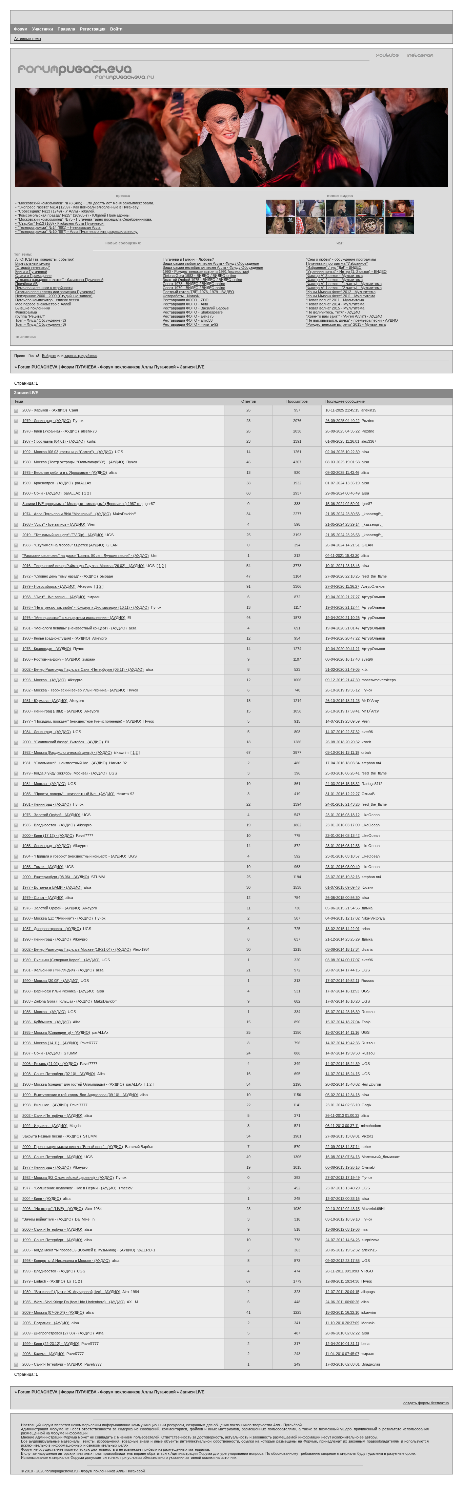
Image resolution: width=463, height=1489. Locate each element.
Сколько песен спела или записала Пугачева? (55, 292)
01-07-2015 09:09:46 (342, 887)
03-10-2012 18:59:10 (342, 1219)
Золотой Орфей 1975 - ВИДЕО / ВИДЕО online (202, 280)
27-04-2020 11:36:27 (342, 586)
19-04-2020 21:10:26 (342, 618)
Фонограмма (26, 312)
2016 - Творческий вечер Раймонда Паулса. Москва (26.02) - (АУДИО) (83, 566)
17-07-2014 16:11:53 (342, 991)
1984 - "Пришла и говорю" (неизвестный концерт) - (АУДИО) (74, 856)
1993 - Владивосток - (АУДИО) (48, 1271)
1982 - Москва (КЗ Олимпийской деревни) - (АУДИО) (68, 1177)
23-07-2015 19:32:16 (342, 877)
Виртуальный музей (32, 263)
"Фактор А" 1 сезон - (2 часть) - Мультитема (344, 288)
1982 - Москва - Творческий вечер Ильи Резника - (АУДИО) (73, 690)
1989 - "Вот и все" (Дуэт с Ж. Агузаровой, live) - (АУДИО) (71, 1292)
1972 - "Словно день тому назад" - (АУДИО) (60, 576)
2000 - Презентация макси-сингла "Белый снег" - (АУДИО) (72, 1147)
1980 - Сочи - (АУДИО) (42, 493)
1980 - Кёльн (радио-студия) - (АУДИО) (56, 638)
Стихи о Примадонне (33, 276)
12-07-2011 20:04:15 (342, 1292)
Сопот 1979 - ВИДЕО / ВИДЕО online (194, 288)
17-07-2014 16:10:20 (342, 1001)
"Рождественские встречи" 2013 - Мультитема (346, 324)
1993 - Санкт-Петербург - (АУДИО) (52, 1157)
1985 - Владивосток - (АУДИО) (48, 825)
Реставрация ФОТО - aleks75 (188, 316)
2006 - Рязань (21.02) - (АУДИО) (50, 1064)
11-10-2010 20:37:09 (342, 1323)
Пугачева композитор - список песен (47, 300)
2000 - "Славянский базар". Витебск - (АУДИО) (62, 742)
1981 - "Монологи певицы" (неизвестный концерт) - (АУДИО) (74, 628)
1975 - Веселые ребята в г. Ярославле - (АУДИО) (64, 472)
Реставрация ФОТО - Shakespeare (193, 312)
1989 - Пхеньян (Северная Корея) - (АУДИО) (61, 960)
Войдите (49, 356)
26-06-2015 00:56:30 (342, 898)
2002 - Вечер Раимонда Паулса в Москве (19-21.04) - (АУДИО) (76, 949)
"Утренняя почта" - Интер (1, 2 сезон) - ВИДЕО (346, 271)
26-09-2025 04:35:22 (342, 431)
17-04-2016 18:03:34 (342, 763)
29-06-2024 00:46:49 (342, 493)
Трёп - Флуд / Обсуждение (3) (40, 324)
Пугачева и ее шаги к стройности (44, 288)
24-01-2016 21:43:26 (342, 804)
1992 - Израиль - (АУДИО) (44, 1126)
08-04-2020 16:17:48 (342, 659)
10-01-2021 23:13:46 (342, 566)
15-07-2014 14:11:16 (342, 1032)
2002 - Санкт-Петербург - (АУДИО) (52, 1115)
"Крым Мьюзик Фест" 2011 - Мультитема (340, 296)
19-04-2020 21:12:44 (342, 607)
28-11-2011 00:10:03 (342, 1271)
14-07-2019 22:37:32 (342, 732)
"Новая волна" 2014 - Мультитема (335, 304)
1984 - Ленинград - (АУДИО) (46, 732)
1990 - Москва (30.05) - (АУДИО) (50, 981)
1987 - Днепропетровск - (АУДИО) (51, 929)
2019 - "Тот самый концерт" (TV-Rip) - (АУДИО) (62, 535)
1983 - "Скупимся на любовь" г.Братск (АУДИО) (63, 545)
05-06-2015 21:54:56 (342, 908)
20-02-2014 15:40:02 (342, 1084)
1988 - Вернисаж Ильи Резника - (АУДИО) (58, 991)
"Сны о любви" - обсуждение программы (341, 259)
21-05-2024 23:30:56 (342, 514)
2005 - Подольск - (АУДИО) (45, 1323)
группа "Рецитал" (30, 316)
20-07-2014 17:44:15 (342, 970)
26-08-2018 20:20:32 (342, 742)
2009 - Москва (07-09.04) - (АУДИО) (53, 1312)
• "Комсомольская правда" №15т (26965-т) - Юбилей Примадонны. (72, 215)
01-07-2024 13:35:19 (342, 483)
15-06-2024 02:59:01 (342, 504)
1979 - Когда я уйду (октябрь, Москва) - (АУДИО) (64, 773)
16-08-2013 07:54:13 (342, 1157)
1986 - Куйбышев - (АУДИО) (46, 1022)
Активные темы (27, 39)
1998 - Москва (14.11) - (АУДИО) (50, 1043)
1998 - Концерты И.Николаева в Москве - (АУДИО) (66, 1261)
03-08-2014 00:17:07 (342, 960)
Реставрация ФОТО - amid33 (188, 320)
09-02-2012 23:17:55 (342, 1261)
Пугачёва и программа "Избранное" (337, 263)
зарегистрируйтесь (80, 356)
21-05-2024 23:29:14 (342, 524)
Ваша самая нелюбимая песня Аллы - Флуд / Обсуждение (213, 267)
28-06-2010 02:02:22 (342, 1333)
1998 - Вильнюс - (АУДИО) (45, 1105)
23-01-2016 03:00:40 (342, 867)
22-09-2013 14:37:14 (342, 1147)
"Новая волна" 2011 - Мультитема (335, 300)
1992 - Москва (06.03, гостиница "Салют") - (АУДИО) (67, 452)
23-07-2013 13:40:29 (342, 1188)
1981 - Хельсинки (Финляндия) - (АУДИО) (58, 970)
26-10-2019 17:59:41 (342, 711)
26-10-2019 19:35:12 (342, 690)
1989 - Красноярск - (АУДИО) (47, 483)
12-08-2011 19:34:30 (342, 1281)
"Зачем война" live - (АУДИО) (47, 1219)
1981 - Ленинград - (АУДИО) (46, 804)
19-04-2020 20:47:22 (342, 638)
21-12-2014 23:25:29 (342, 939)
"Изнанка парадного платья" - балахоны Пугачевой (59, 280)
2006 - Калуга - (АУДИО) (43, 1354)
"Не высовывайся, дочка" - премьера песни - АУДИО (352, 320)
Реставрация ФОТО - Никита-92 (190, 324)
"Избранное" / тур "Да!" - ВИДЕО (334, 267)
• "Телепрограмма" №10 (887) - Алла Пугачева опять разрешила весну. (76, 231)
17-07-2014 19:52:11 (342, 981)
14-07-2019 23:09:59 (342, 721)
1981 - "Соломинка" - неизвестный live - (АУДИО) (64, 763)
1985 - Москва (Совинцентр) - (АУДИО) (56, 1032)
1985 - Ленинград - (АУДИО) (46, 846)
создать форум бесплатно (426, 1403)
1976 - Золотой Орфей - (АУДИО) (51, 908)
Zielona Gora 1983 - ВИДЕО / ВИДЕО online (199, 276)
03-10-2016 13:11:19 (342, 752)
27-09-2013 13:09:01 (342, 1136)
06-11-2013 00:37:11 (342, 1126)
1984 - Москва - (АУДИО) (44, 784)
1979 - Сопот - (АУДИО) (42, 898)
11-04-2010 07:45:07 (342, 1354)
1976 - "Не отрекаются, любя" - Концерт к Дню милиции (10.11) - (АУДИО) (85, 607)
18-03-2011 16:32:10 (342, 1312)
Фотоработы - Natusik (181, 296)
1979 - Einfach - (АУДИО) (43, 1281)
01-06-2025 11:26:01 (342, 441)
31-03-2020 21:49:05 (342, 669)
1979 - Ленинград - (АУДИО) (46, 421)
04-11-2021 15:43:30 (342, 556)
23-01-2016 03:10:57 (342, 856)
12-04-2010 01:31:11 (342, 1344)
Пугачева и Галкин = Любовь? (188, 259)
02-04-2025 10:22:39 (342, 452)
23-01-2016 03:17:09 (342, 825)
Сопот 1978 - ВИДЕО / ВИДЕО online (194, 284)
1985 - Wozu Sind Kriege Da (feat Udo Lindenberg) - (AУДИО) (73, 1302)
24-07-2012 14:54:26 (342, 1240)
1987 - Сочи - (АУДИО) (42, 1053)
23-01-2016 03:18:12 (342, 815)
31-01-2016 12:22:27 (342, 794)
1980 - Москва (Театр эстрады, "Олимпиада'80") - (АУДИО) (73, 462)
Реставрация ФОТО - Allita (185, 304)
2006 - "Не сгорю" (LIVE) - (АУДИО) (52, 1209)
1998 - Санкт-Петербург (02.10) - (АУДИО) (58, 1074)
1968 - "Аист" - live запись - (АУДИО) (53, 524)
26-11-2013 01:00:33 (342, 1115)
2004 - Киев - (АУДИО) (41, 1198)
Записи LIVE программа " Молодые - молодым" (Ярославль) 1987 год (82, 504)
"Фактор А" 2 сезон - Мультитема (334, 280)
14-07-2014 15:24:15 (342, 1074)
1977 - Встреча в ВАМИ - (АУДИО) (52, 887)
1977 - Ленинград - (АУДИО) (46, 1167)
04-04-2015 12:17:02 (342, 918)
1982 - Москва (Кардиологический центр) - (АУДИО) (67, 752)
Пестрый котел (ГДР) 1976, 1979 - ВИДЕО (198, 292)
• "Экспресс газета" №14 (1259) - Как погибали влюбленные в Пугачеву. (77, 207)
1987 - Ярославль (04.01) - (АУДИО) (53, 441)
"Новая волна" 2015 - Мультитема (335, 308)
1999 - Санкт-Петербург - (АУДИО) (52, 1240)
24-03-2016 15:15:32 (342, 784)
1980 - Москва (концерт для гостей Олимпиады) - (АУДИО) (73, 1084)
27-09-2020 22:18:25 (342, 576)
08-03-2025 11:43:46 (342, 472)
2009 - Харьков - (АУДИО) (44, 410)
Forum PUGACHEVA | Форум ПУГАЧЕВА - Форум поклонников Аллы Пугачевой (97, 367)
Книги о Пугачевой (31, 271)
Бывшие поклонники (32, 308)
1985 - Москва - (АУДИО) (44, 1012)
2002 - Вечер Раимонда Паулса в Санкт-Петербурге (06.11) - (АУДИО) (83, 669)
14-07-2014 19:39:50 (342, 1053)
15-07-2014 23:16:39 (342, 1012)
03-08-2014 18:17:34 (342, 949)
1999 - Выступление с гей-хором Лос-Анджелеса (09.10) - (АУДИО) (80, 1095)
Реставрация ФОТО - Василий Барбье (196, 308)
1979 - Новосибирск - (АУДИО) (49, 586)
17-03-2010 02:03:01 (342, 1364)
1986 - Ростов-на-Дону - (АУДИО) (51, 659)
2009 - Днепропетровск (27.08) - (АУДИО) (58, 1333)
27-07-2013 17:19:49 (342, 1177)
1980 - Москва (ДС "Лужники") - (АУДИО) (57, 918)
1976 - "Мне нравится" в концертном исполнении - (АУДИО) (73, 618)
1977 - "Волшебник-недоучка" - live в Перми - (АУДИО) (69, 1188)
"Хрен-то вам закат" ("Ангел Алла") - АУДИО (344, 316)
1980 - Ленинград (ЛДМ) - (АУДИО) (52, 711)
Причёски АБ (26, 284)
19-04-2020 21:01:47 (342, 628)
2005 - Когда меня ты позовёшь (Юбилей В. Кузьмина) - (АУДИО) (78, 1250)
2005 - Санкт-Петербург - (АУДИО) (52, 1364)
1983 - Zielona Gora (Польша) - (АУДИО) (57, 1001)
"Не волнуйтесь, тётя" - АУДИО (333, 312)
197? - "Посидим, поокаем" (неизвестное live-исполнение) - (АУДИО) (81, 721)
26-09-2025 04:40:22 (342, 421)
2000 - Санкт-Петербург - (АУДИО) (52, 1229)
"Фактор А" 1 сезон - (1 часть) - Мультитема (344, 284)
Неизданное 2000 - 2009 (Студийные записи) (54, 296)
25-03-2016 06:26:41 (342, 773)
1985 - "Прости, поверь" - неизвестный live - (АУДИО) (68, 794)
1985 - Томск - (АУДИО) (42, 867)
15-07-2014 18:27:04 (342, 1022)
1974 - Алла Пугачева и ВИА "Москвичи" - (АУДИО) (66, 514)
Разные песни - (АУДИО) (59, 1136)
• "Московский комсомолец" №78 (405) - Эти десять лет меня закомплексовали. (84, 203)
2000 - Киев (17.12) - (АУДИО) (48, 835)
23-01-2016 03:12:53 (342, 846)
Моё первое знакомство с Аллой (43, 304)
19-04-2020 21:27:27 (342, 597)
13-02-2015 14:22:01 (342, 929)
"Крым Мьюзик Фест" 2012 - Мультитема (341, 292)
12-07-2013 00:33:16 (342, 1198)
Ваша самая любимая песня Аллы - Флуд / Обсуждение (211, 263)
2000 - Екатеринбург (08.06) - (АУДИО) (55, 877)
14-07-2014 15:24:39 (342, 1064)
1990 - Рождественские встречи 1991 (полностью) (206, 271)
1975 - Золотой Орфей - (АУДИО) (51, 815)
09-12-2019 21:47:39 (342, 680)
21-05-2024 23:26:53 (342, 535)
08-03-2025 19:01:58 (342, 462)
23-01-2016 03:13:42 (342, 835)
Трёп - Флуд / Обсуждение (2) (40, 320)
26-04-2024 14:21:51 (342, 545)
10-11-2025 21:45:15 (342, 410)
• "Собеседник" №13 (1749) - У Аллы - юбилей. (55, 211)
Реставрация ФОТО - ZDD (185, 300)
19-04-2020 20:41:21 (342, 649)
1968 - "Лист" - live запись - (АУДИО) (53, 597)
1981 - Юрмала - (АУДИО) (44, 701)
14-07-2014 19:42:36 (342, 1043)
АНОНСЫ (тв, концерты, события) (45, 259)
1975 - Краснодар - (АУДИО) (46, 649)
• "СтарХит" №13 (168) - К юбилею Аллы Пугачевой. (59, 223)
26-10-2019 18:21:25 (342, 701)
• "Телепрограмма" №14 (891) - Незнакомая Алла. (58, 227)
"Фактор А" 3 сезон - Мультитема (334, 276)
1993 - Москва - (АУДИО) (44, 680)
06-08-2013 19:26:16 (342, 1167)
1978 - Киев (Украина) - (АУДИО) (50, 431)
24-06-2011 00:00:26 (342, 1302)
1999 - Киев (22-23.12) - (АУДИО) (50, 1344)
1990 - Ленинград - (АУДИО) (46, 939)
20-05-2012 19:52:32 (342, 1250)
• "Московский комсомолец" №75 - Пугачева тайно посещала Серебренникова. (83, 219)
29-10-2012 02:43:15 (342, 1209)
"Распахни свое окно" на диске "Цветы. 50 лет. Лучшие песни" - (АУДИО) (85, 556)
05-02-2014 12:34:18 (342, 1095)
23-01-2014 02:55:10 (342, 1105)
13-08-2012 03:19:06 (342, 1229)
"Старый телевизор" (32, 267)
